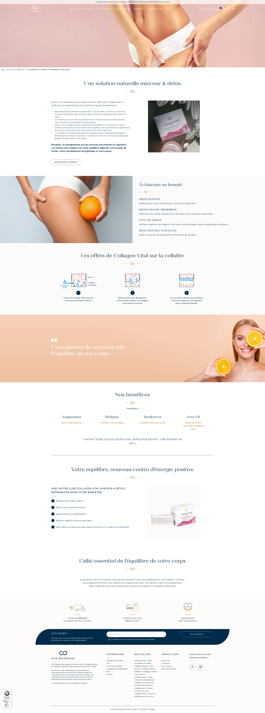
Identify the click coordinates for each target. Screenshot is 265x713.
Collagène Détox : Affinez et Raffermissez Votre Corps (145, 695)
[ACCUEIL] (3, 69)
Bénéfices (139, 9)
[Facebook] (192, 667)
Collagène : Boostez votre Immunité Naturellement (144, 684)
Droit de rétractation (114, 666)
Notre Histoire (155, 9)
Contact (110, 674)
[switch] (7, 705)
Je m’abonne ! (197, 634)
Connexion (166, 663)
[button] (219, 9)
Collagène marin (123, 9)
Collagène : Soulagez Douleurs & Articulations (145, 673)
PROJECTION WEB (147, 709)
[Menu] (10, 691)
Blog (168, 9)
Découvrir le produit (66, 162)
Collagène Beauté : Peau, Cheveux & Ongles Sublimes (144, 667)
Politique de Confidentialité (117, 669)
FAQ (108, 671)
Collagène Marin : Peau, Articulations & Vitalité (143, 662)
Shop (72, 9)
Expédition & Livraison (115, 660)
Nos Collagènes (85, 9)
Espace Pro (166, 660)
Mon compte (167, 666)
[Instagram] (200, 667)
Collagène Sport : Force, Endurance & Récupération (144, 678)
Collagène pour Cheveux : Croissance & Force (143, 689)
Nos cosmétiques (104, 9)
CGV (108, 663)
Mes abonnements (169, 669)
